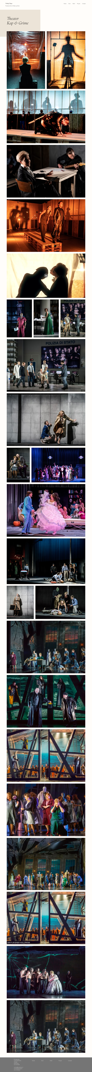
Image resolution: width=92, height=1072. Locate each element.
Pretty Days (9, 3)
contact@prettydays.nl (18, 1067)
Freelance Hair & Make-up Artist (12, 5)
